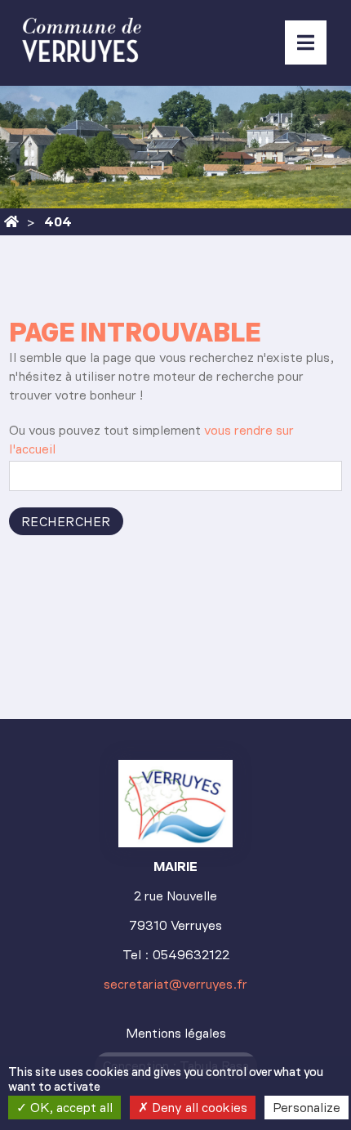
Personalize (306, 1107)
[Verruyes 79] (11, 221)
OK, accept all (70, 1107)
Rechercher (66, 521)
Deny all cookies (198, 1107)
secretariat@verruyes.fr (175, 984)
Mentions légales (176, 1033)
